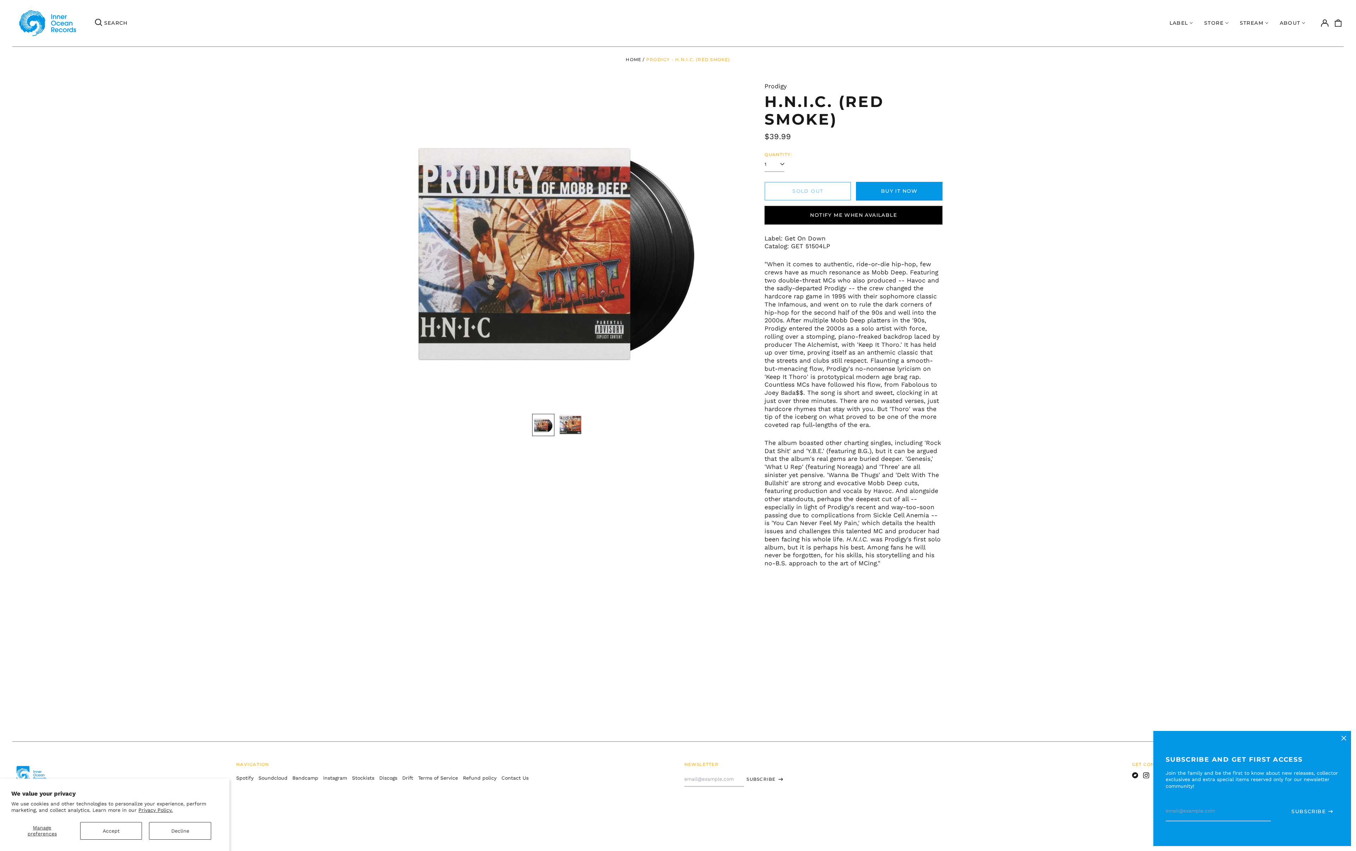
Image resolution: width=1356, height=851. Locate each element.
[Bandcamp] (1135, 775)
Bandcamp (305, 778)
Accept (111, 831)
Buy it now (899, 191)
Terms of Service (438, 778)
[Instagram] (1146, 775)
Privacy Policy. (155, 810)
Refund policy (479, 778)
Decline (180, 831)
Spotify (245, 778)
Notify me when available (853, 215)
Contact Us (515, 778)
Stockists (363, 778)
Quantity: (778, 154)
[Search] (98, 23)
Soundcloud (272, 778)
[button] (1338, 23)
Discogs (388, 778)
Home (633, 59)
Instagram (335, 778)
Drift (407, 778)
